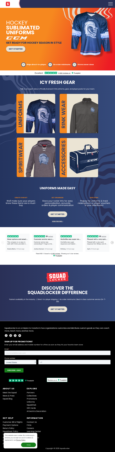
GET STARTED (16, 48)
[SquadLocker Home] (8, 5)
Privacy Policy (20, 440)
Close (29, 445)
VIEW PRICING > (57, 221)
